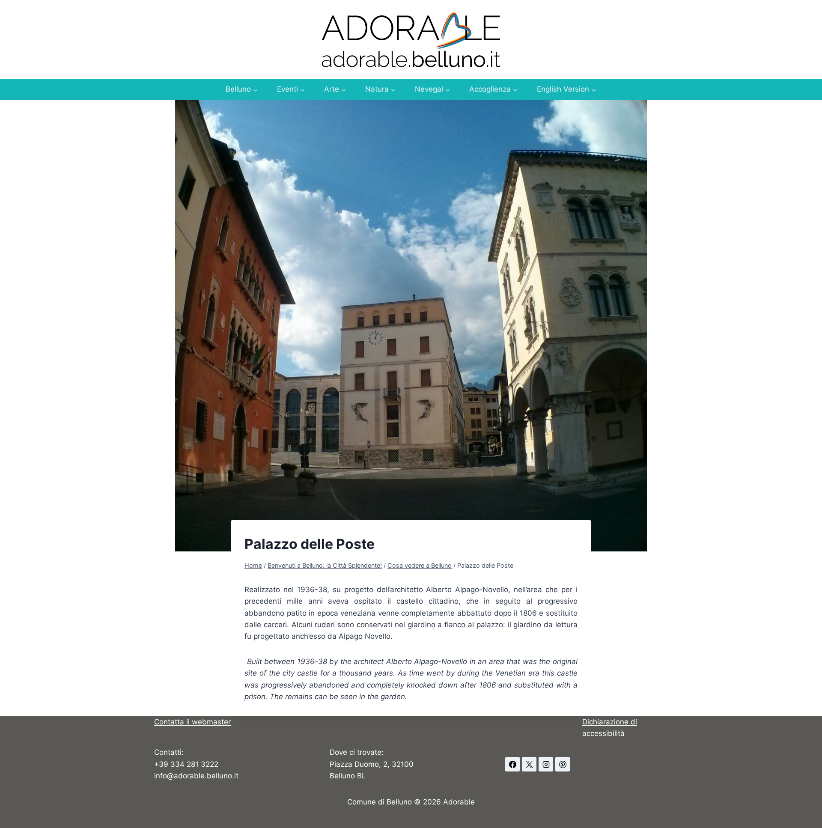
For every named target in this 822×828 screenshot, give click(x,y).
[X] (529, 764)
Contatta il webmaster (192, 722)
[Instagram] (546, 764)
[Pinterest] (562, 764)
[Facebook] (512, 764)
